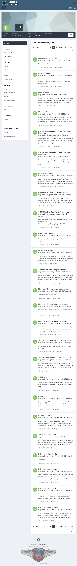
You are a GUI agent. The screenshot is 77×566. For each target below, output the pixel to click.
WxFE (50, 114)
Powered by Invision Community (38, 563)
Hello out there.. (44, 73)
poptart (51, 342)
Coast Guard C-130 (45, 250)
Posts (5, 69)
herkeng (51, 60)
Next (61, 47)
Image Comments (9, 92)
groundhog (52, 75)
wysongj (51, 272)
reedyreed (52, 417)
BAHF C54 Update (45, 415)
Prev (37, 47)
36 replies (58, 125)
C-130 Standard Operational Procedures (53, 212)
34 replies (59, 186)
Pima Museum (43, 93)
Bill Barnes (52, 252)
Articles (6, 132)
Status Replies (8, 56)
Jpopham (52, 195)
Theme (33, 544)
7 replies (59, 86)
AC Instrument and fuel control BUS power (54, 341)
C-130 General (65, 60)
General (64, 95)
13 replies (59, 106)
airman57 (52, 437)
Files (5, 109)
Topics (6, 66)
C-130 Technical (63, 135)
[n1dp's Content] (70, 35)
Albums (6, 96)
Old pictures (42, 377)
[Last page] (65, 47)
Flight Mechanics (44, 112)
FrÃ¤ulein (52, 95)
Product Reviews (9, 79)
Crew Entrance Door (46, 173)
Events (6, 119)
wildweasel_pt (53, 214)
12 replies (57, 298)
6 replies (54, 263)
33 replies (59, 283)
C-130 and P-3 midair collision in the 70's (53, 193)
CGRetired (52, 175)
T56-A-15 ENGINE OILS (47, 435)
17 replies (55, 227)
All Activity (7, 43)
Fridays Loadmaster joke (47, 58)
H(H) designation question (48, 454)
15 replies (58, 146)
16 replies (55, 463)
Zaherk (51, 291)
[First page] (33, 47)
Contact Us (42, 544)
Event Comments (9, 123)
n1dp (39, 60)
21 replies (57, 390)
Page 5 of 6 (71, 50)
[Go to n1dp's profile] (35, 59)
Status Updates (8, 52)
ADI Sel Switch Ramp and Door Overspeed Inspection (54, 132)
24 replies (57, 351)
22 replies (55, 448)
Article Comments (9, 136)
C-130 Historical (64, 114)
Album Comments (9, 100)
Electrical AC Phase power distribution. (53, 289)
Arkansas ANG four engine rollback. (52, 270)
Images (6, 89)
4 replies (59, 67)
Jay (50, 135)
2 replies (56, 428)
